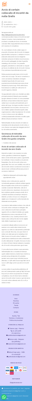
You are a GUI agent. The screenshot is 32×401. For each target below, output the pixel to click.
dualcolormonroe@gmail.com (17, 344)
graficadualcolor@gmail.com (16, 356)
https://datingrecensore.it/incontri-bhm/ (13, 34)
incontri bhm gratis (10, 26)
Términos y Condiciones (16, 318)
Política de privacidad (16, 320)
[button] (4, 397)
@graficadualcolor (16, 382)
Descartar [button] (5, 398)
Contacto (16, 307)
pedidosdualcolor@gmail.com (17, 335)
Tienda (16, 305)
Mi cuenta (16, 303)
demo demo (8, 22)
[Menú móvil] (28, 4)
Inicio (16, 298)
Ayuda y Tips (16, 316)
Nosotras (16, 301)
